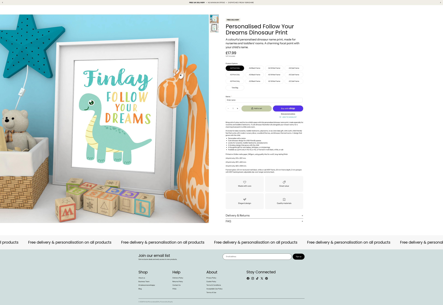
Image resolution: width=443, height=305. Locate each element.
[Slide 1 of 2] (214, 19)
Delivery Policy (177, 278)
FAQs (174, 289)
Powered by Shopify (166, 302)
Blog (140, 289)
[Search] (425, 9)
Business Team (144, 281)
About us (141, 278)
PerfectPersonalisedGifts (151, 302)
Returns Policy (177, 281)
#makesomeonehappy (146, 285)
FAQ (228, 221)
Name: (228, 96)
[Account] (430, 9)
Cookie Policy (211, 281)
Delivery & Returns (238, 215)
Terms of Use (211, 292)
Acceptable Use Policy (214, 289)
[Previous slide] (2, 2)
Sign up (298, 256)
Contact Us (176, 285)
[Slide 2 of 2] (214, 28)
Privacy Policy (211, 278)
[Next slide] (440, 2)
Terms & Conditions (213, 285)
